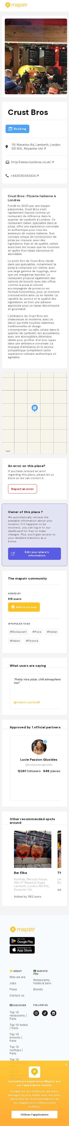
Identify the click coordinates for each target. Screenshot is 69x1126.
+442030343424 (24, 176)
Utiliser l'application (34, 1114)
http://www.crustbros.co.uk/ (31, 162)
